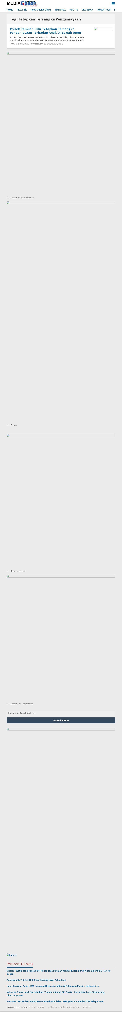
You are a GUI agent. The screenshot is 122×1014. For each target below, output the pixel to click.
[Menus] (113, 4)
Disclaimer (52, 1007)
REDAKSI (87, 1007)
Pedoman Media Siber (70, 1007)
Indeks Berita (38, 1007)
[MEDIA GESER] (23, 3)
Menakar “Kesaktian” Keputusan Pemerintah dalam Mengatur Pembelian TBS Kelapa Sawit (55, 1001)
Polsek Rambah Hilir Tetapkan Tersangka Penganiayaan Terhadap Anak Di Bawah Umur (46, 31)
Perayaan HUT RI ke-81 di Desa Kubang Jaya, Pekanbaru (36, 980)
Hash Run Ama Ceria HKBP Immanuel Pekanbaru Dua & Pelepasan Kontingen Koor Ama (53, 986)
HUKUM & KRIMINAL (19, 43)
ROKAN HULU (36, 43)
